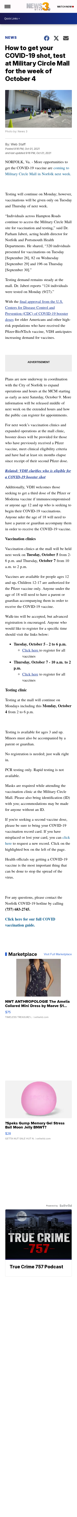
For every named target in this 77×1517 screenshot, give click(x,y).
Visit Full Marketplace (58, 954)
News (11, 37)
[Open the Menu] (7, 6)
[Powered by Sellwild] (65, 1205)
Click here (30, 650)
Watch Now (64, 6)
